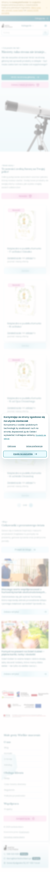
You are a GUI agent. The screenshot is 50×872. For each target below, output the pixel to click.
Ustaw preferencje (34, 446)
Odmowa (11, 446)
